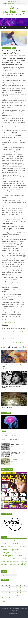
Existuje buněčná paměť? (18, 342)
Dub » (3, 601)
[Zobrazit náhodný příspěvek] (25, 27)
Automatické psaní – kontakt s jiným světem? (12, 365)
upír (26, 561)
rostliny (11, 559)
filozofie (23, 541)
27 (2, 597)
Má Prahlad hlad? (8, 339)
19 (24, 592)
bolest (20, 55)
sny (2, 561)
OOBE (24, 547)
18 (20, 592)
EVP (21, 541)
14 (6, 592)
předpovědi (3, 558)
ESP (18, 541)
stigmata (10, 561)
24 (17, 595)
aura (7, 541)
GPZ (26, 541)
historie (4, 543)
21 (6, 595)
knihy (13, 544)
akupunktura (3, 541)
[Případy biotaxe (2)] (14, 393)
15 (9, 592)
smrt (24, 559)
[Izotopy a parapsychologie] (5, 444)
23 (13, 595)
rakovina (7, 559)
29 (9, 597)
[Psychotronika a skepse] (14, 416)
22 (9, 595)
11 (20, 590)
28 (6, 597)
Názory (4, 431)
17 (17, 592)
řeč (2, 567)
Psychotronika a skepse (10, 434)
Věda (10, 47)
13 (2, 592)
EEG (15, 541)
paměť (10, 550)
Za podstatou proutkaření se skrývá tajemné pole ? (18, 452)
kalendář (10, 544)
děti (13, 541)
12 (24, 590)
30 (13, 597)
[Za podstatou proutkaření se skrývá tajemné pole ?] (5, 451)
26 (24, 595)
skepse (19, 558)
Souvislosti (5, 47)
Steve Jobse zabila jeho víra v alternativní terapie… (14, 387)
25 (20, 595)
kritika (18, 543)
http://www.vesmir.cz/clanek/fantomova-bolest (13, 332)
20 (2, 595)
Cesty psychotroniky (14, 9)
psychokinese (19, 552)
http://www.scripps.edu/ (10, 322)
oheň (21, 547)
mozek (10, 546)
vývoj (2, 564)
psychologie (6, 555)
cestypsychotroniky (13, 55)
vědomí (6, 564)
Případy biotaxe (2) (7, 407)
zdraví (18, 564)
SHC (14, 559)
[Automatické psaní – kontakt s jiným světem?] (14, 350)
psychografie (13, 552)
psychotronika (17, 555)
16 (13, 592)
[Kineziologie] (5, 459)
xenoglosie (12, 564)
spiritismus (5, 561)
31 (17, 597)
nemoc (23, 55)
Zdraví (13, 47)
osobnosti (4, 549)
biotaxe (10, 541)
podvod (15, 549)
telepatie (16, 561)
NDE (14, 547)
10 (17, 590)
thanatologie (21, 561)
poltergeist (5, 552)
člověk (24, 564)
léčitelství (4, 547)
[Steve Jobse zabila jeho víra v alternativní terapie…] (14, 372)
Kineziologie (11, 3)
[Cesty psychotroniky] (2, 27)
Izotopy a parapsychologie (17, 444)
